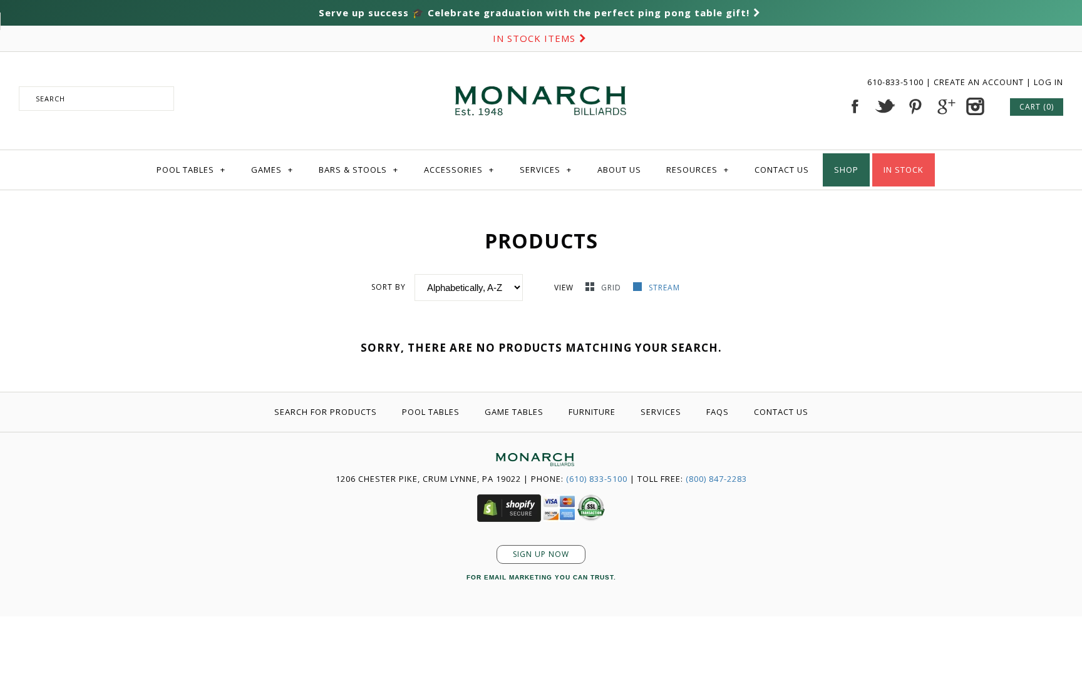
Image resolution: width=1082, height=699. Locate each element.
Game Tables (514, 411)
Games (272, 169)
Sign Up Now (541, 554)
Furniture (592, 411)
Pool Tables (191, 169)
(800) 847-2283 (716, 478)
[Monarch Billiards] (541, 70)
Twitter (885, 106)
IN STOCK (904, 169)
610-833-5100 (896, 82)
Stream (664, 287)
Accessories (459, 169)
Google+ (945, 106)
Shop (846, 169)
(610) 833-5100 (596, 478)
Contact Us (782, 169)
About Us (619, 169)
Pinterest (915, 106)
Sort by (388, 287)
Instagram (975, 106)
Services (546, 169)
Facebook (854, 106)
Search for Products (325, 411)
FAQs (717, 411)
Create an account (979, 82)
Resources (697, 169)
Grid (612, 287)
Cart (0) (1036, 106)
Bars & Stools (358, 169)
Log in (1048, 82)
